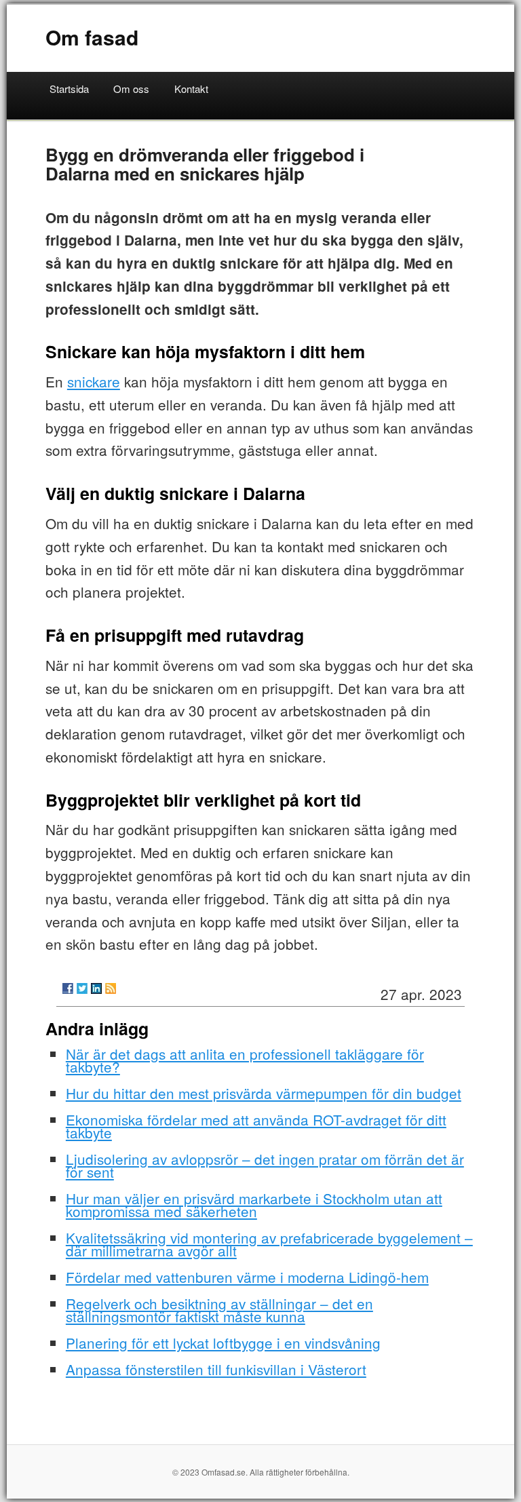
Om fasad (91, 37)
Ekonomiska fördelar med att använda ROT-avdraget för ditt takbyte (256, 1125)
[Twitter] (82, 988)
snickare (93, 381)
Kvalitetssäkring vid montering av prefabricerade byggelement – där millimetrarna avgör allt (269, 1243)
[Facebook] (67, 988)
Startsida (69, 88)
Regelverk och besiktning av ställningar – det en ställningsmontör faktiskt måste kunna (219, 1309)
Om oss (131, 88)
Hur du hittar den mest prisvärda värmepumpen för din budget (263, 1093)
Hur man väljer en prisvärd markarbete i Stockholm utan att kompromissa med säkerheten (254, 1204)
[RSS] (110, 988)
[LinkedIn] (96, 988)
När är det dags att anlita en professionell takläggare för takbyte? (245, 1060)
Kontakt (191, 88)
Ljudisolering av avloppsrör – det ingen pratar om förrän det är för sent (265, 1165)
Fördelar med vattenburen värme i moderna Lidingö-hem (247, 1277)
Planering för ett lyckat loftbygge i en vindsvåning (223, 1342)
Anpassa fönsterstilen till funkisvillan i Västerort (216, 1369)
